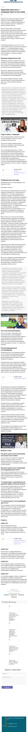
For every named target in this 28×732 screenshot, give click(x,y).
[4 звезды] (11, 591)
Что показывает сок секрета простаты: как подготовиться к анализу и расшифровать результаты (13, 617)
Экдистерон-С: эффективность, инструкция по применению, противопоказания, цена (13, 634)
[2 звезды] (9, 591)
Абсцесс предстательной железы (19, 172)
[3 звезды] (10, 591)
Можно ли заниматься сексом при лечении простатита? (13, 663)
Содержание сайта (20, 378)
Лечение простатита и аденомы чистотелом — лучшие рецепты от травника (14, 649)
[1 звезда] (8, 591)
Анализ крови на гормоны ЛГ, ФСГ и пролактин (20, 542)
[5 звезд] (12, 591)
